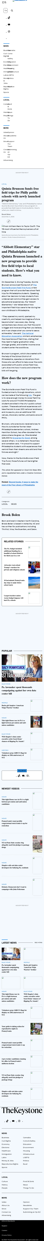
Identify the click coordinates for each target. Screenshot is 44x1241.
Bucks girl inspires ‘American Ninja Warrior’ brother (13, 706)
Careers (4, 1230)
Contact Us (6, 1212)
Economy (7, 62)
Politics (10, 78)
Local (6, 100)
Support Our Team (30, 1209)
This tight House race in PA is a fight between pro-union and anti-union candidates (14, 722)
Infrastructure (28, 1154)
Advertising (8, 160)
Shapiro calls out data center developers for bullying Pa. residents (15, 866)
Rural (10, 86)
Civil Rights (6, 1141)
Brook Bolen (6, 214)
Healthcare (6, 1151)
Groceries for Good (21, 438)
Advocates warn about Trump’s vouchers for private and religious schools (14, 567)
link (30, 395)
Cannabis (11, 50)
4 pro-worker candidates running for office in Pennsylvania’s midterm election (14, 1061)
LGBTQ (11, 75)
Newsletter (12, 136)
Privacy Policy (7, 1235)
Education (12, 62)
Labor (5, 75)
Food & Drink (28, 1181)
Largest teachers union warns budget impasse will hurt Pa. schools (13, 597)
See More (38, 942)
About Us (5, 1205)
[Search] (12, 10)
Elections (7, 65)
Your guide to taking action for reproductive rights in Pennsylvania (13, 1028)
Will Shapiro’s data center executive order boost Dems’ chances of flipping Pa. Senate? (13, 739)
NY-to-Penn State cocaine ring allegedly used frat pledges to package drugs (15, 845)
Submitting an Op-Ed (31, 1212)
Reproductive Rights (10, 1164)
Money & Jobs (7, 1161)
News (6, 46)
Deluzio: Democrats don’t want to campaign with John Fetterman (14, 888)
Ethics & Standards (8, 1221)
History (6, 112)
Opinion (11, 132)
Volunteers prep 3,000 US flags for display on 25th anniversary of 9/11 (14, 755)
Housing (11, 68)
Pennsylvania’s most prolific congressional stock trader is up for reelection (14, 823)
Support (4, 1225)
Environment (28, 1147)
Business (7, 50)
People (6, 115)
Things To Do (28, 1188)
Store (5, 141)
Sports (6, 92)
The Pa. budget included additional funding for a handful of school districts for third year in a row (13, 552)
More (6, 128)
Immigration (7, 1154)
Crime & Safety (29, 1141)
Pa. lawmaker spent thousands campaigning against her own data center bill (19, 690)
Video (5, 132)
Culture (6, 104)
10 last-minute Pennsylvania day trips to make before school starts (14, 582)
